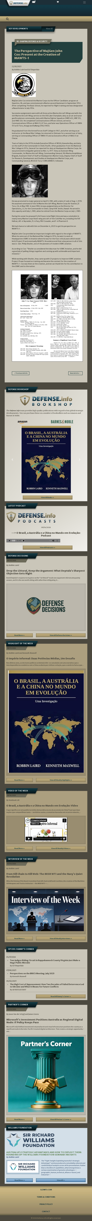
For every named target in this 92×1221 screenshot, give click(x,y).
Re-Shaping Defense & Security (32, 41)
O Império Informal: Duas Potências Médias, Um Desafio (40, 658)
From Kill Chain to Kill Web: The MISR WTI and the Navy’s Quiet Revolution (44, 875)
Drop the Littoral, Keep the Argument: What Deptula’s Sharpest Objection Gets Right (45, 572)
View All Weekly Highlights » (61, 780)
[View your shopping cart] (58, 2)
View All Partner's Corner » (60, 1119)
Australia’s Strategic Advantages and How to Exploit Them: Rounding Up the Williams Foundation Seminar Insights (44, 1153)
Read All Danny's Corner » (61, 996)
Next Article (74, 373)
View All (49, 29)
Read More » (19, 635)
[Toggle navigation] (84, 2)
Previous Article (22, 373)
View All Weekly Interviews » (61, 938)
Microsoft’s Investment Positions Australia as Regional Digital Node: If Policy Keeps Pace (44, 1021)
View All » (61, 1180)
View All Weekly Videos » (61, 848)
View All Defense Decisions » (61, 635)
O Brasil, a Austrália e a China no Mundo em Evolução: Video (42, 805)
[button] (12, 459)
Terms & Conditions (46, 1197)
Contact (46, 1211)
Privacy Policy (46, 1204)
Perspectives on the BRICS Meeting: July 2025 (32, 973)
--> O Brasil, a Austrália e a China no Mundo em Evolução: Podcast (46, 534)
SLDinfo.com (46, 1190)
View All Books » (47, 497)
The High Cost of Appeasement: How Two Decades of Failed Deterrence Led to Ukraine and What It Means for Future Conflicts (47, 985)
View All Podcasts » (47, 547)
